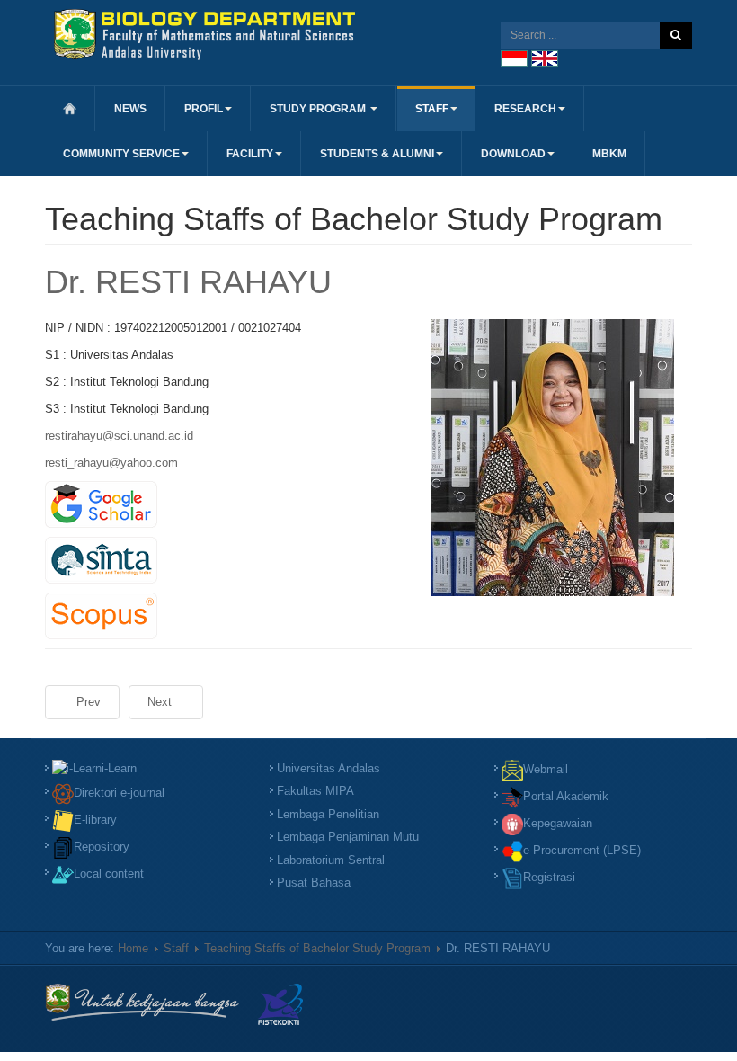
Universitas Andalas (328, 768)
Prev (87, 702)
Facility (249, 153)
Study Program (319, 109)
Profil (203, 109)
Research (525, 109)
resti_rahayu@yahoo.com (111, 462)
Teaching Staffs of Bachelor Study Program (317, 948)
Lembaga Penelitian (328, 814)
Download (513, 153)
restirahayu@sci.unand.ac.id (119, 435)
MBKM (609, 153)
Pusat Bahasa (314, 882)
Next (161, 702)
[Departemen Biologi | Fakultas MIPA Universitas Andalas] (204, 34)
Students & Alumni (377, 153)
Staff (431, 109)
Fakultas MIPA (315, 791)
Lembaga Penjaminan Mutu (348, 836)
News (130, 109)
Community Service (121, 153)
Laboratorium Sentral (331, 860)
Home (133, 948)
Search (676, 35)
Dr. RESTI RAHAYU (188, 281)
